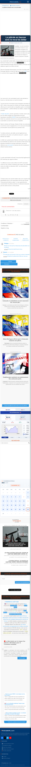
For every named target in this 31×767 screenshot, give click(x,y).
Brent (25, 604)
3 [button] (3, 496)
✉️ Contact (4, 756)
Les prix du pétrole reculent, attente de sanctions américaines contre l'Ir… (16, 553)
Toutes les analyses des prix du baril (17, 722)
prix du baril (10, 145)
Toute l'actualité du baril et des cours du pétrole (15, 405)
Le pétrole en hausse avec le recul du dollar (15, 38)
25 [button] (7, 509)
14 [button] (19, 501)
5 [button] (11, 496)
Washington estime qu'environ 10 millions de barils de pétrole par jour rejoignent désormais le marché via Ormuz (15, 619)
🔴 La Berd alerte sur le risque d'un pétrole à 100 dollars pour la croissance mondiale (14, 643)
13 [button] (15, 501)
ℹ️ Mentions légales (6, 758)
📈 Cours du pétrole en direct (8, 743)
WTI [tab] (23, 409)
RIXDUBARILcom (7, 730)
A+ (24, 9)
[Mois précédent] (5, 485)
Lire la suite (22, 658)
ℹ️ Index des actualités (6, 747)
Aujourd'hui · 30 (15, 485)
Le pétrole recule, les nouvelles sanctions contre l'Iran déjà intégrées (17, 561)
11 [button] (7, 501)
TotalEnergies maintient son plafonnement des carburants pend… (15, 378)
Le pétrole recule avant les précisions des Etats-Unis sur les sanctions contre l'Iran (15, 544)
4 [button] (7, 496)
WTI (26, 71)
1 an (19, 437)
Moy (25, 434)
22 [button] (23, 505)
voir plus (6, 249)
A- (28, 9)
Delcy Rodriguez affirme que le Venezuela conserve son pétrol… (15, 339)
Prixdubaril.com (5, 5)
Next (28, 300)
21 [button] (19, 505)
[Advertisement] (15, 23)
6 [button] (15, 496)
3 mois (12, 437)
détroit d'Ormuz (23, 615)
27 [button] (15, 509)
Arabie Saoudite (5, 113)
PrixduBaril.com (5, 763)
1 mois (5, 437)
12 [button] (11, 501)
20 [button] (15, 505)
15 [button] (23, 501)
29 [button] (23, 509)
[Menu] (27, 1)
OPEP (13, 117)
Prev (3, 300)
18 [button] (7, 505)
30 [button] (28, 509)
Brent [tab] (8, 409)
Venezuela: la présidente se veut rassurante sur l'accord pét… (15, 301)
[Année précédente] (2, 485)
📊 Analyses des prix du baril (8, 749)
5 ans (26, 437)
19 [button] (11, 505)
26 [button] (11, 509)
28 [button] (19, 509)
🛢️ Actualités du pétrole (15, 5)
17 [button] (3, 505)
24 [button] (3, 509)
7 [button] (19, 496)
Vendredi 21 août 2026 (12, 601)
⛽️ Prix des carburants (6, 750)
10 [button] (3, 501)
